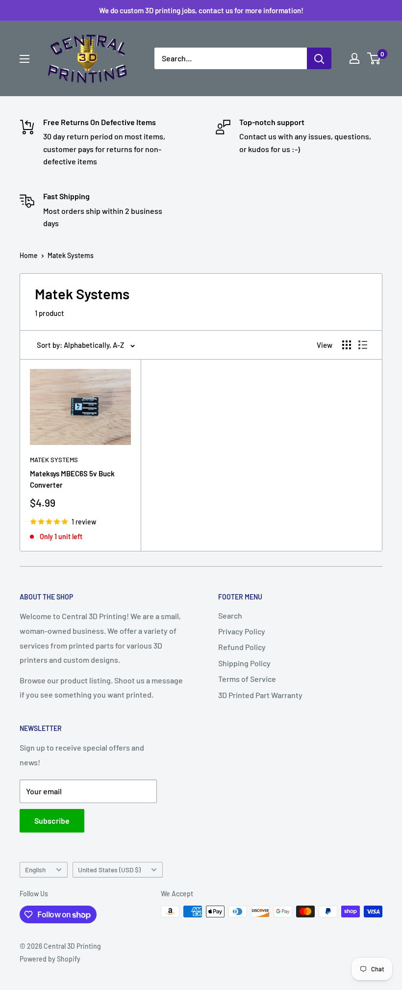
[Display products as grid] (346, 344)
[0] (374, 58)
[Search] (319, 58)
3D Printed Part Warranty (260, 695)
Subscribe (52, 820)
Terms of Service (247, 678)
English (35, 869)
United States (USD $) (109, 869)
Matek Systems (71, 255)
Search (230, 615)
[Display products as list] (362, 344)
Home (29, 255)
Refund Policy (242, 646)
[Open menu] (24, 59)
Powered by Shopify (50, 959)
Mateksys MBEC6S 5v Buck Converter (72, 479)
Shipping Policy (244, 663)
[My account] (354, 58)
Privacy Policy (241, 631)
